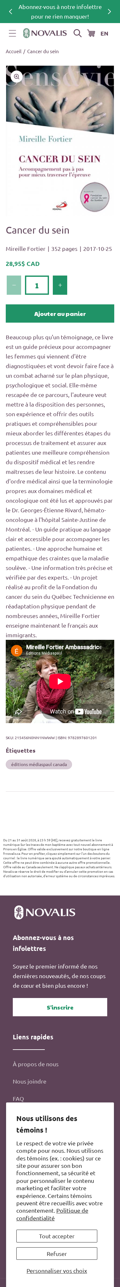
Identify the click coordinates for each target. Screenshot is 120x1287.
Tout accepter (57, 1236)
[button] (12, 33)
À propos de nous (36, 1063)
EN (104, 33)
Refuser (57, 1253)
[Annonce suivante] (109, 11)
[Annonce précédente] (10, 11)
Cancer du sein (43, 51)
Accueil (13, 51)
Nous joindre (29, 1081)
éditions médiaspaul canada (39, 764)
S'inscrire (60, 1007)
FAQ (18, 1098)
